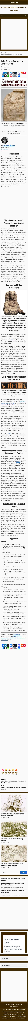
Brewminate (4, 149)
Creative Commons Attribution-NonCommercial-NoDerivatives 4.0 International (13, 637)
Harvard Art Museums (15, 125)
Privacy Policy (18, 1004)
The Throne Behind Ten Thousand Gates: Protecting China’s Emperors (12, 865)
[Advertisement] (14, 34)
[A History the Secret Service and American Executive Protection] (14, 803)
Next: (13, 787)
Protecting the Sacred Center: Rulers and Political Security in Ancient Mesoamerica (12, 884)
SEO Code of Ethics (13, 1006)
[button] (2, 15)
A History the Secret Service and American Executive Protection (13, 815)
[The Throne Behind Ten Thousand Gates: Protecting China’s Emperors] (14, 853)
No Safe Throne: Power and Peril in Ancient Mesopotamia (13, 895)
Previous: (13, 781)
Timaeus (18, 461)
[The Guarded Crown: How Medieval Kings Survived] (14, 828)
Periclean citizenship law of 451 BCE (13, 402)
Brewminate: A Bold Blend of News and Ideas (14, 9)
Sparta (9, 433)
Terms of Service (10, 1004)
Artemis (13, 340)
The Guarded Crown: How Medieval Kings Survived (12, 840)
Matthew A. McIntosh (9, 145)
